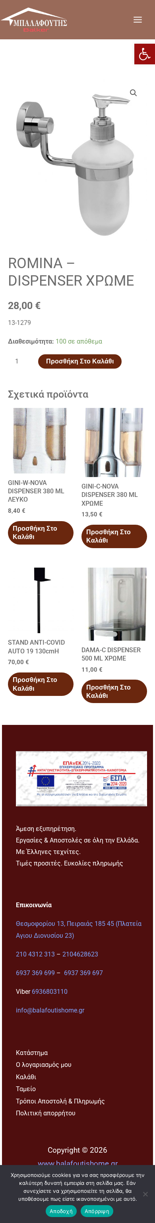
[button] (144, 54)
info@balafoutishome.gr (50, 1010)
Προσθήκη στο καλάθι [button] (35, 532)
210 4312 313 (35, 954)
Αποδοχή (61, 1211)
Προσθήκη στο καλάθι (80, 361)
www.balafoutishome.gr (78, 1163)
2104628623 (80, 954)
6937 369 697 (83, 973)
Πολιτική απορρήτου (46, 1113)
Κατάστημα (32, 1053)
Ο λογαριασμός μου (44, 1064)
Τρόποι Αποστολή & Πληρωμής (60, 1101)
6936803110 (50, 991)
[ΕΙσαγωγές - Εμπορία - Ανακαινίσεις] (34, 19)
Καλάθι (26, 1077)
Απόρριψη (97, 1211)
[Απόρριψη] (145, 1194)
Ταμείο (26, 1089)
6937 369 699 (35, 973)
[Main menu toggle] (137, 19)
